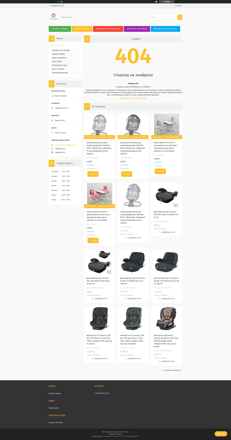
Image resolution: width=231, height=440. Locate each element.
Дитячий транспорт (59, 65)
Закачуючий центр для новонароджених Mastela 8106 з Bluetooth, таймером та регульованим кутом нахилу (99, 148)
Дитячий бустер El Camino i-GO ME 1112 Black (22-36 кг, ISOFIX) (133, 281)
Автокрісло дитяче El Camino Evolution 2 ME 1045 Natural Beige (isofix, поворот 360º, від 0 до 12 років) (166, 340)
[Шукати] (179, 17)
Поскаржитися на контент (110, 436)
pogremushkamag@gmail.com (66, 145)
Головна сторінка (60, 29)
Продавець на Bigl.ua (115, 434)
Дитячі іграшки (58, 69)
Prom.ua (126, 432)
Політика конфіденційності (130, 436)
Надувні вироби (58, 54)
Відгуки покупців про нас (165, 29)
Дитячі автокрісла (59, 58)
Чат (222, 434)
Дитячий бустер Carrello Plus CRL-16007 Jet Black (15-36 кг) (166, 214)
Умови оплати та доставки (108, 29)
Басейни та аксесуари (60, 50)
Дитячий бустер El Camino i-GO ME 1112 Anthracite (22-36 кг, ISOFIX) (166, 281)
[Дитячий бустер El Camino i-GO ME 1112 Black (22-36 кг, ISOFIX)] (133, 262)
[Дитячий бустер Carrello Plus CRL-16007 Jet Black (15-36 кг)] (166, 195)
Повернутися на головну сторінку (133, 98)
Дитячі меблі (57, 61)
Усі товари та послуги (171, 370)
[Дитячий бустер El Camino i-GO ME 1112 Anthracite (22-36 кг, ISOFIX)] (166, 262)
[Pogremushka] (53, 21)
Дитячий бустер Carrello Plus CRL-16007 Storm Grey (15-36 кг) (98, 281)
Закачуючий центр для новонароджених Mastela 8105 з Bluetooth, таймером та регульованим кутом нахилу (132, 148)
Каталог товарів (82, 29)
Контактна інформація (137, 29)
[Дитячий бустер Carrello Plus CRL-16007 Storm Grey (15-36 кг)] (99, 262)
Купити (94, 174)
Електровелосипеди (60, 73)
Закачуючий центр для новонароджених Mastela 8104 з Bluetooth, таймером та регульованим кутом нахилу (132, 217)
